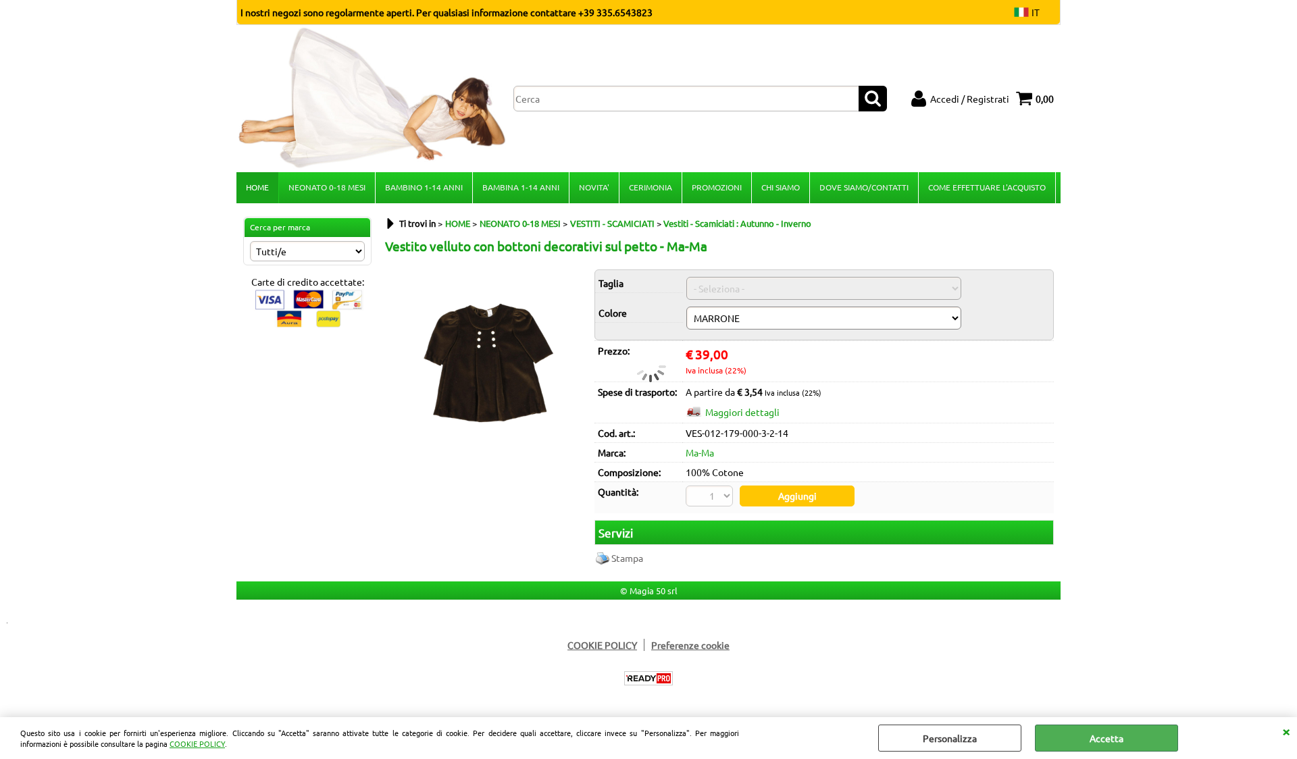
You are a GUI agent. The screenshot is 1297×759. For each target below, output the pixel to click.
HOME (257, 187)
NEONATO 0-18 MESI (326, 187)
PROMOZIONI (717, 187)
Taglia (611, 283)
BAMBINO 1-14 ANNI (424, 187)
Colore (613, 313)
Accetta (1106, 738)
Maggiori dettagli (742, 412)
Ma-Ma (700, 452)
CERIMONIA (650, 187)
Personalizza (950, 738)
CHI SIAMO (780, 187)
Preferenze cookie (690, 645)
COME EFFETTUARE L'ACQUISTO (987, 187)
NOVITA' (594, 187)
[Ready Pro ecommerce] (648, 678)
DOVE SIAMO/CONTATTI (864, 187)
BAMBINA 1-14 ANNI (520, 187)
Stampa (627, 558)
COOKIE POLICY (197, 743)
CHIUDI (1286, 730)
